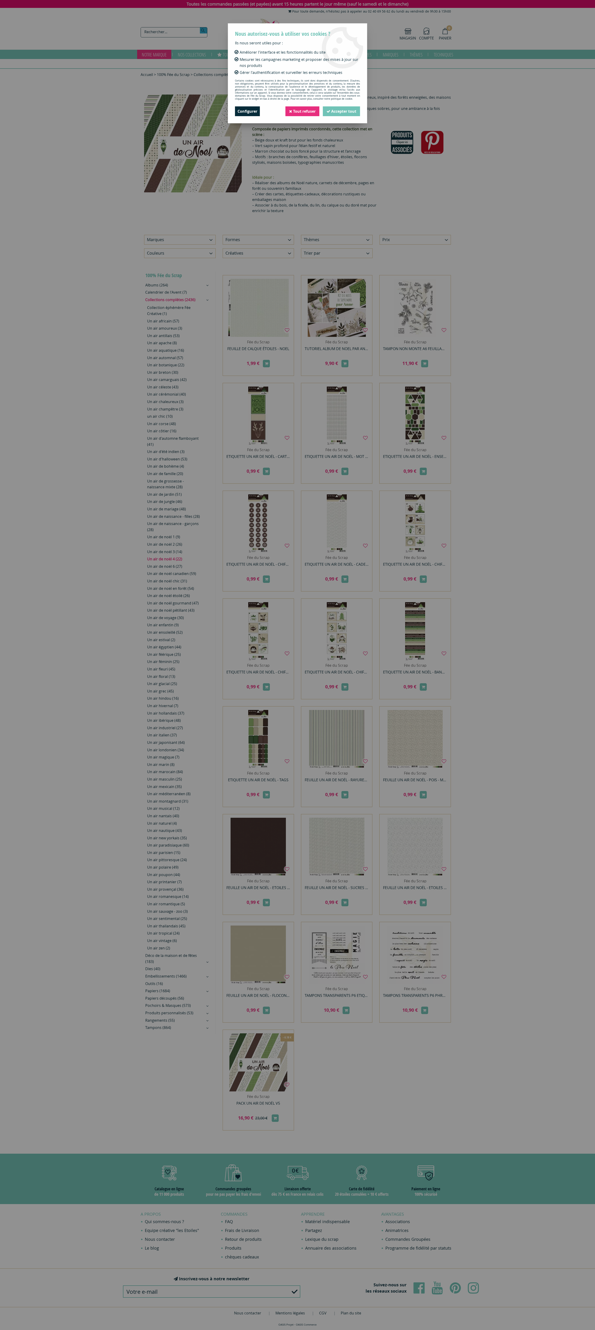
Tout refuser (304, 111)
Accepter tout (343, 111)
